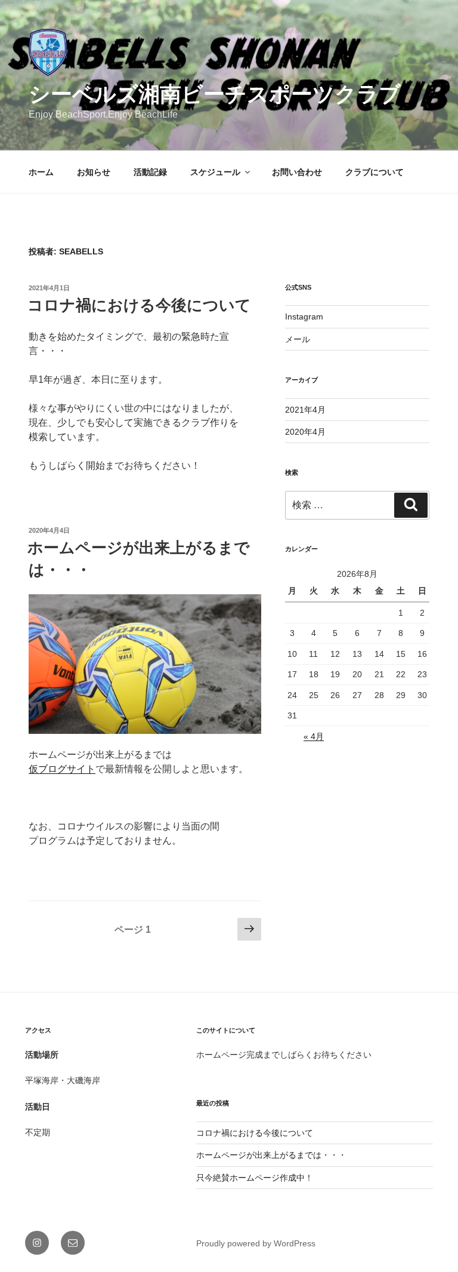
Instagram (304, 316)
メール (297, 339)
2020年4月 (305, 432)
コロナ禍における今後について (139, 305)
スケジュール (215, 172)
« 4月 (314, 736)
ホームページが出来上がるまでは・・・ (271, 1155)
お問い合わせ (297, 172)
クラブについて (374, 172)
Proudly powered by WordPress (255, 1243)
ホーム (41, 172)
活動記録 (150, 172)
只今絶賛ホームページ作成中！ (254, 1177)
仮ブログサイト (62, 769)
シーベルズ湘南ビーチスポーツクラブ (215, 94)
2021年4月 (305, 409)
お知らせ (93, 172)
